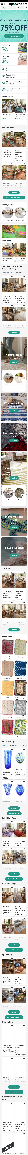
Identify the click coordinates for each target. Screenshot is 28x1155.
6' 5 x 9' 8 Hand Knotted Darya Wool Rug (19, 298)
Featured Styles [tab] (7, 272)
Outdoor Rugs (12, 7)
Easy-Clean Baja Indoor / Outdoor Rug (7, 152)
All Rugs (4, 7)
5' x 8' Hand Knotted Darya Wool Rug (7, 298)
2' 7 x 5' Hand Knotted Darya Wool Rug (7, 327)
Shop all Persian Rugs (14, 1092)
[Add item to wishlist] (11, 131)
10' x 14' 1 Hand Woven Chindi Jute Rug (7, 593)
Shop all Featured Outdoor (14, 197)
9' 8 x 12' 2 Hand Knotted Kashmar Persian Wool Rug (19, 1048)
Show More (14, 192)
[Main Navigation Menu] (2, 4)
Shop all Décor (14, 813)
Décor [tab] (5, 745)
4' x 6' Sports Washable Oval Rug (19, 979)
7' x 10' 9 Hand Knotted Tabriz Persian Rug (7, 1047)
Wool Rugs (21, 7)
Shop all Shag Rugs (14, 879)
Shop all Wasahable (14, 950)
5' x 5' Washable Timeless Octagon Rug (7, 939)
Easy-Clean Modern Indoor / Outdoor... (7, 185)
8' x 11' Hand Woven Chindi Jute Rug (7, 624)
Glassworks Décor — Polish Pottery (7, 774)
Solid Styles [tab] (19, 272)
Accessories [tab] (13, 745)
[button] (24, 111)
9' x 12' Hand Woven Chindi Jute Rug (19, 624)
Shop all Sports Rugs (14, 1017)
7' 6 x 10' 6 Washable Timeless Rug (7, 908)
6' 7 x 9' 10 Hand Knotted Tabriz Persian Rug (7, 1079)
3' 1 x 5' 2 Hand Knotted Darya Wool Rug (19, 327)
